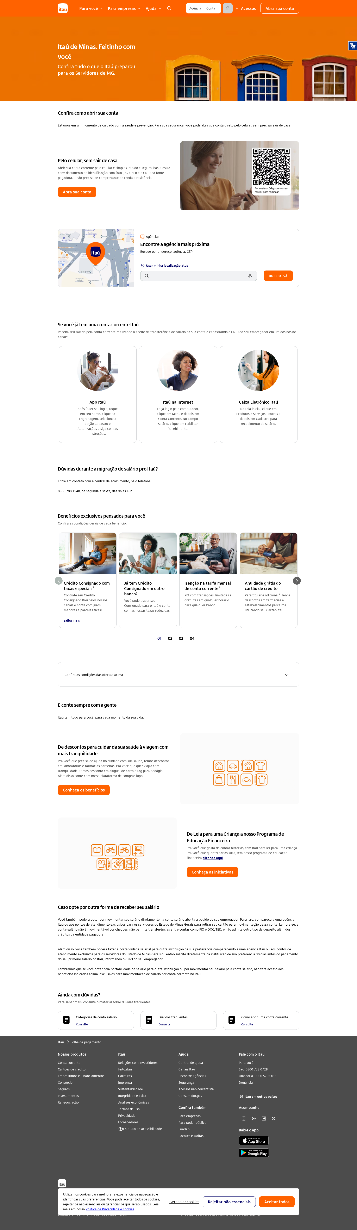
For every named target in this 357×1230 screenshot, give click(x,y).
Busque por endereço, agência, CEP (166, 251)
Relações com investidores (137, 1062)
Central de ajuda (190, 1062)
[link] (169, 8)
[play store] (254, 1153)
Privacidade (127, 1115)
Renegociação (68, 1102)
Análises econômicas (133, 1102)
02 (170, 638)
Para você (246, 1062)
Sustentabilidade (130, 1089)
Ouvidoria (246, 1076)
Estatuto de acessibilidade (142, 1128)
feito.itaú (125, 1069)
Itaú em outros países (258, 1096)
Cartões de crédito (72, 1069)
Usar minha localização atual (165, 265)
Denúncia (246, 1082)
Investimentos (68, 1095)
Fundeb (183, 1129)
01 (159, 638)
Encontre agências (192, 1076)
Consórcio (65, 1082)
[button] (279, 8)
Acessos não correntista (196, 1089)
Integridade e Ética (132, 1095)
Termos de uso (129, 1109)
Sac (241, 1069)
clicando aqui (213, 858)
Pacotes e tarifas (190, 1135)
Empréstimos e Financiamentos (81, 1076)
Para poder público (192, 1122)
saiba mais (72, 620)
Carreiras (125, 1076)
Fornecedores (128, 1122)
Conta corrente (69, 1062)
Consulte (82, 1024)
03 (181, 638)
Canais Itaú (186, 1069)
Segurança (186, 1082)
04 (192, 638)
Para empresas (189, 1116)
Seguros (64, 1089)
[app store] (254, 1141)
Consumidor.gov (190, 1095)
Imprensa (125, 1082)
